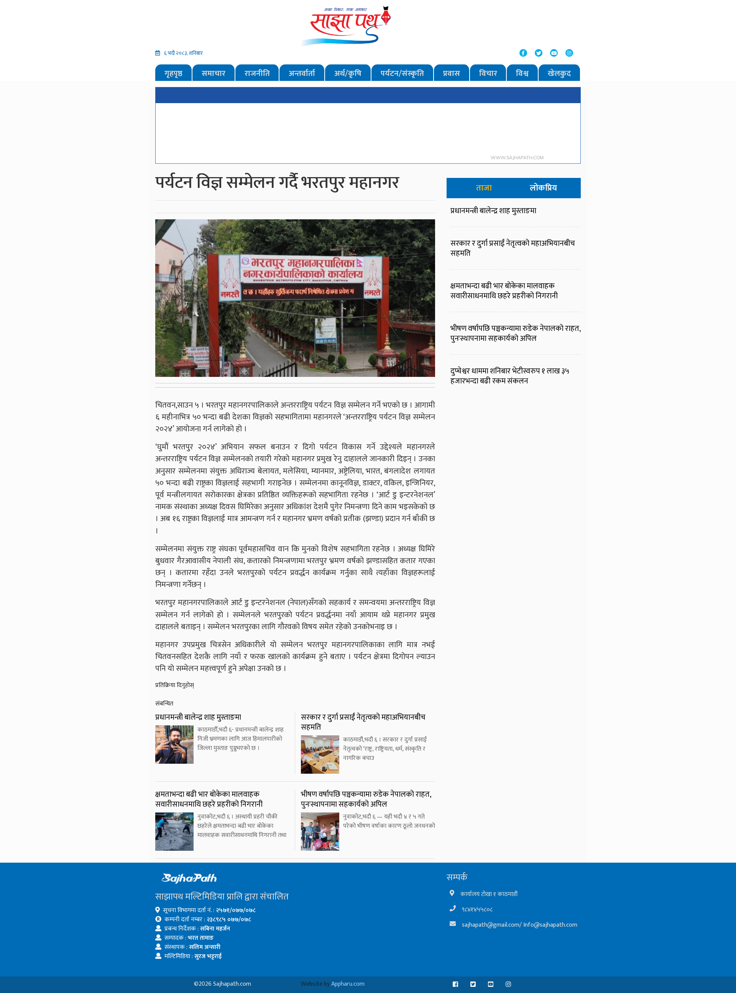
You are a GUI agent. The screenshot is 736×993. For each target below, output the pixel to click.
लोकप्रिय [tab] (543, 188)
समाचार (213, 73)
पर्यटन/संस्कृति (402, 73)
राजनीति (257, 73)
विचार (488, 73)
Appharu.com (348, 984)
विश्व (522, 73)
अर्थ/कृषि (347, 73)
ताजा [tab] (484, 188)
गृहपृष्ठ (173, 73)
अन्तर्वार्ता (302, 73)
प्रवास (451, 73)
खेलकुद (559, 73)
